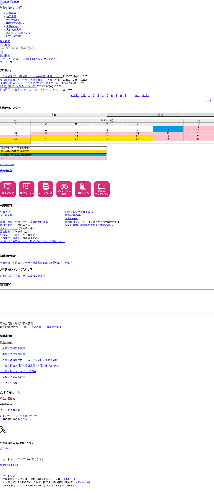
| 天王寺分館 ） (53, 326)
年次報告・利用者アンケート (16, 262)
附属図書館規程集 (43, 262)
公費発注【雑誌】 (10, 238)
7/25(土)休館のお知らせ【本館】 (18, 86)
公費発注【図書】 (10, 235)
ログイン (21, 58)
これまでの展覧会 (10, 410)
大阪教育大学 (13, 29)
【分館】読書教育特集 (12, 348)
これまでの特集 (9, 383)
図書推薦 (5, 231)
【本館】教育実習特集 (12, 354)
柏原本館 (11, 16)
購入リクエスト (9, 228)
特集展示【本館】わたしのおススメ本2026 (24, 89)
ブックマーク (7, 58)
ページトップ (7, 475)
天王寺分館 (12, 19)
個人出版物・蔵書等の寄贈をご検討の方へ (89, 225)
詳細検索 (5, 44)
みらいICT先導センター (19, 33)
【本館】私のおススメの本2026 (18, 371)
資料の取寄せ (7, 225)
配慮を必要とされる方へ (79, 212)
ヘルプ (39, 58)
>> (198, 121)
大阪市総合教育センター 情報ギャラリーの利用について (32, 241)
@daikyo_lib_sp (9, 465)
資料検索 (11, 13)
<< (15, 121)
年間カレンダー (7, 164)
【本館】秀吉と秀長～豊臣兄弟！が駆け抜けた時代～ (30, 365)
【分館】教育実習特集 (12, 377)
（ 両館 (22, 326)
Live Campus (13, 36)
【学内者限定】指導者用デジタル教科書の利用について (31, 76)
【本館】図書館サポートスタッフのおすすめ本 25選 (29, 360)
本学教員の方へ (15, 23)
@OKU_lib (6, 448)
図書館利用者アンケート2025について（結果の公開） (30, 83)
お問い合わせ (7, 276)
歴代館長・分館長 (63, 262)
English (30, 58)
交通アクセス (22, 276)
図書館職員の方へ (75, 221)
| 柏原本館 (36, 326)
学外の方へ (12, 26)
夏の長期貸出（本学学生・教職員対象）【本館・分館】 (31, 79)
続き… (210, 101)
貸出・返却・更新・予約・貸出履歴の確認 (24, 221)
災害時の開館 (37, 276)
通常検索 (5, 41)
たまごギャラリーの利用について (19, 416)
